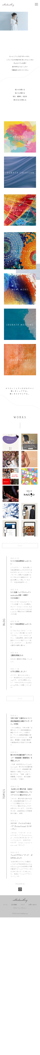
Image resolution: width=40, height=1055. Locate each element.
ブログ (23, 904)
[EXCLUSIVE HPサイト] (29, 518)
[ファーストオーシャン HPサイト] (11, 483)
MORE (20, 545)
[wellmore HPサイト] (29, 448)
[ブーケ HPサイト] (29, 466)
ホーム (5, 904)
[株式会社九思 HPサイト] (11, 517)
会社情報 (14, 904)
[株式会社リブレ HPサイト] (11, 500)
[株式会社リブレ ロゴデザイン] (29, 500)
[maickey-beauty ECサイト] (11, 535)
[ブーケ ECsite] (11, 466)
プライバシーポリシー (20, 908)
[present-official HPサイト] (29, 535)
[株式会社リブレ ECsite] (29, 483)
